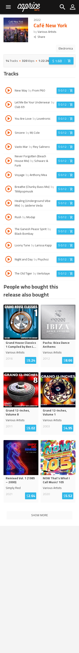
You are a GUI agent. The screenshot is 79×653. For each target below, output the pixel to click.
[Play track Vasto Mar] (9, 147)
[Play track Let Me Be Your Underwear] (9, 105)
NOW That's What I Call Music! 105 (56, 480)
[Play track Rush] (9, 218)
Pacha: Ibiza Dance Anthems (56, 345)
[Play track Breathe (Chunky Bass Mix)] (9, 190)
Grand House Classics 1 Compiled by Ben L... (21, 345)
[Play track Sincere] (9, 133)
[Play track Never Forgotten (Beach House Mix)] (9, 161)
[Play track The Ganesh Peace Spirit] (9, 232)
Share (41, 37)
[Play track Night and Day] (9, 260)
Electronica (66, 48)
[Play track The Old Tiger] (9, 274)
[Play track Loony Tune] (9, 246)
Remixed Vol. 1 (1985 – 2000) (20, 480)
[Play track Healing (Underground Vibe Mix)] (9, 204)
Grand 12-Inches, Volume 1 (55, 412)
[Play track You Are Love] (9, 119)
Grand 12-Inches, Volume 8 (18, 412)
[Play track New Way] (9, 91)
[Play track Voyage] (9, 175)
